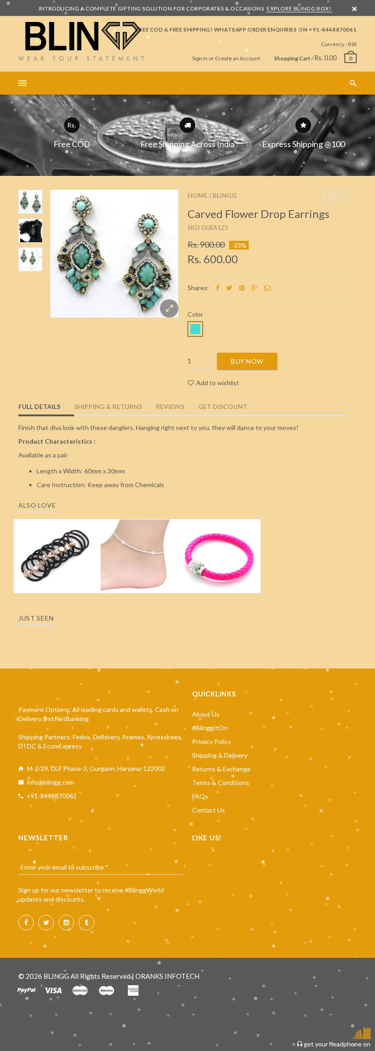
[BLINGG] (81, 41)
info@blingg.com (50, 782)
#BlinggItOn (210, 728)
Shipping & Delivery (219, 755)
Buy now (247, 361)
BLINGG (225, 195)
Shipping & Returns (108, 406)
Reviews (170, 406)
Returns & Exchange (221, 769)
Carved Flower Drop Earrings (258, 213)
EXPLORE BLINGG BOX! (299, 8)
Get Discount (222, 406)
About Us (206, 714)
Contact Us (208, 810)
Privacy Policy (211, 741)
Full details (39, 406)
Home (198, 195)
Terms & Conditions (220, 782)
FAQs (200, 796)
